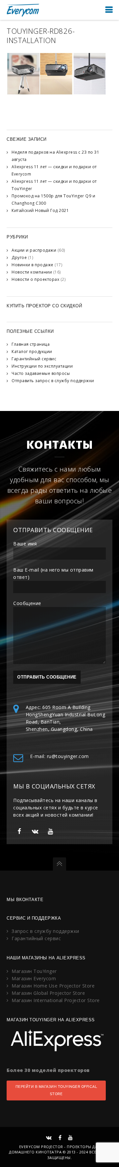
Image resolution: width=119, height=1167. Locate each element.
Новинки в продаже (33, 265)
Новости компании (32, 272)
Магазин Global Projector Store (48, 993)
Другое (19, 257)
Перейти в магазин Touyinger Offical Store (56, 1090)
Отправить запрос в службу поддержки (53, 380)
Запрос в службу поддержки (45, 931)
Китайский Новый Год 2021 (40, 210)
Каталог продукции (32, 351)
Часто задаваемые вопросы (41, 373)
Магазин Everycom (34, 978)
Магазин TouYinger (34, 971)
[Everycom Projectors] (23, 10)
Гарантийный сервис (34, 359)
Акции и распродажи (34, 250)
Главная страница (31, 344)
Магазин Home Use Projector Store (53, 986)
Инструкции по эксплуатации (42, 366)
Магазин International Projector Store (56, 1000)
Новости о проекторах (35, 279)
